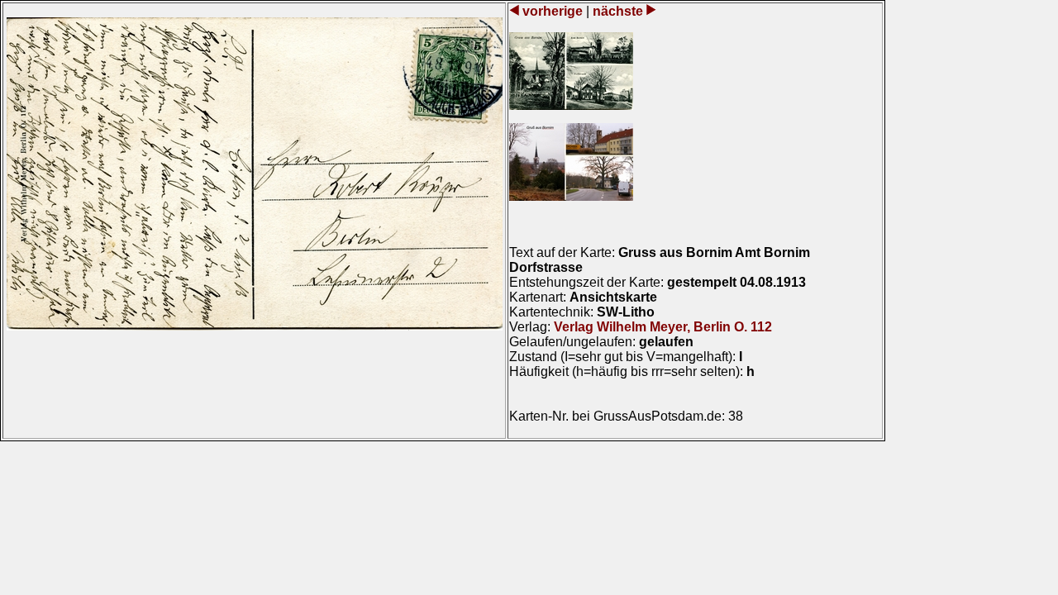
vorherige (552, 11)
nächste (617, 11)
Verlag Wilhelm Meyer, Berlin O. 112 (663, 327)
